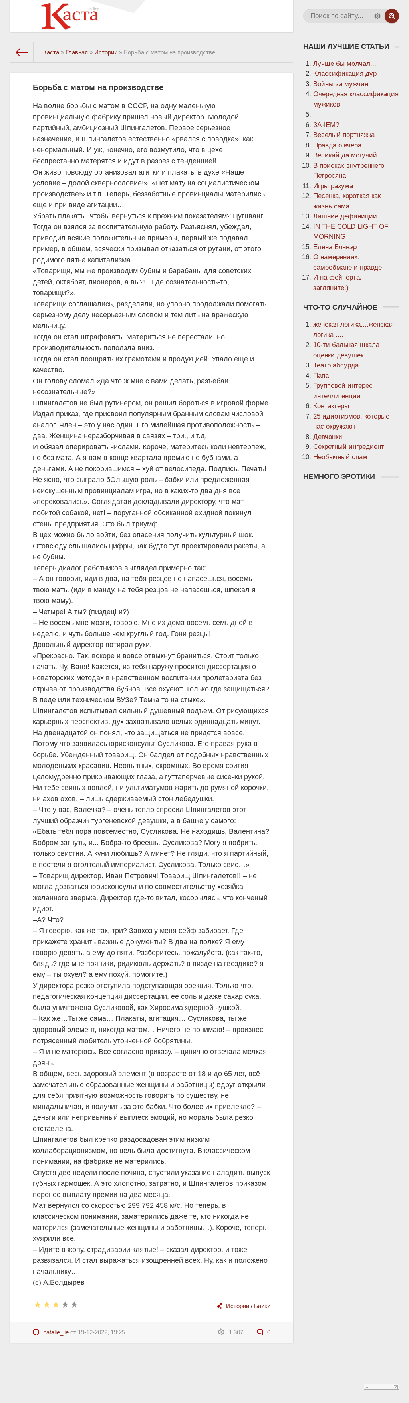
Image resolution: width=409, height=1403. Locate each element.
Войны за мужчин (340, 84)
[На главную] (22, 52)
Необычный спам (340, 457)
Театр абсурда (336, 365)
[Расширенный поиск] (377, 16)
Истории (237, 1305)
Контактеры (331, 406)
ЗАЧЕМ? (326, 125)
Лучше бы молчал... (344, 63)
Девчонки (327, 437)
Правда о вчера (337, 145)
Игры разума (333, 186)
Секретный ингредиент (348, 446)
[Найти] (392, 16)
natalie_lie (56, 1332)
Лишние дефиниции (345, 216)
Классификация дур (345, 73)
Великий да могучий (345, 155)
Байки (262, 1305)
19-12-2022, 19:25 (101, 1332)
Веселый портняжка (344, 135)
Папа (321, 375)
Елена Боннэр (335, 247)
